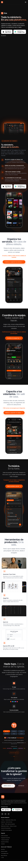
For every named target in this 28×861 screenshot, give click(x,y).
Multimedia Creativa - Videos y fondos (9, 826)
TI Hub (2, 857)
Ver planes (3, 35)
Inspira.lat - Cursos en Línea (6, 822)
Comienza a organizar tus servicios (13, 261)
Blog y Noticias (4, 855)
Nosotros (3, 849)
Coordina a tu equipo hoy (13, 338)
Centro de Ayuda (4, 835)
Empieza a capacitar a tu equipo (13, 412)
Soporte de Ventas (5, 841)
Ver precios (21, 785)
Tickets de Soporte (5, 839)
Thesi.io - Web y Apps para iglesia (8, 824)
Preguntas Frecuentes (5, 837)
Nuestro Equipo (4, 851)
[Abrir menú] (25, 2)
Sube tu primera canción (13, 486)
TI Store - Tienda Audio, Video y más (8, 819)
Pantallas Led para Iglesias (6, 830)
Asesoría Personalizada (6, 828)
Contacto (3, 843)
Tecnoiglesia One (4, 853)
